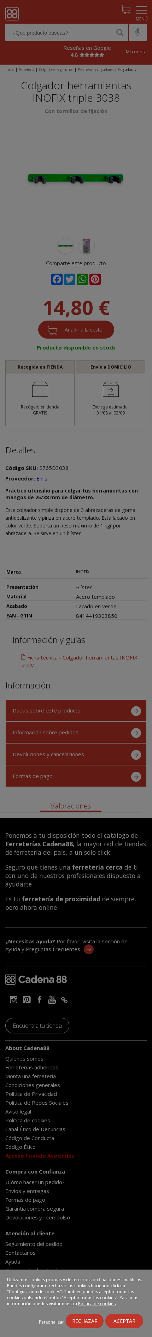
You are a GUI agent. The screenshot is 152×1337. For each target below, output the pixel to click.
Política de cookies (97, 1304)
